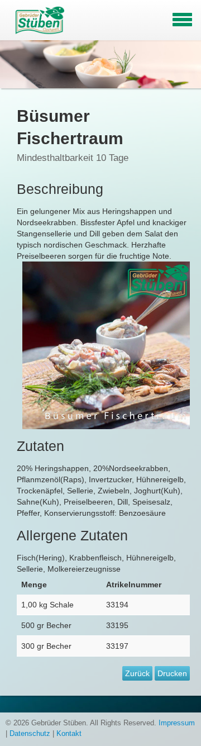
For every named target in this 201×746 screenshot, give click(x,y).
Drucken (172, 673)
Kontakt (69, 734)
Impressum (177, 723)
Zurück (137, 673)
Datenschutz (29, 734)
